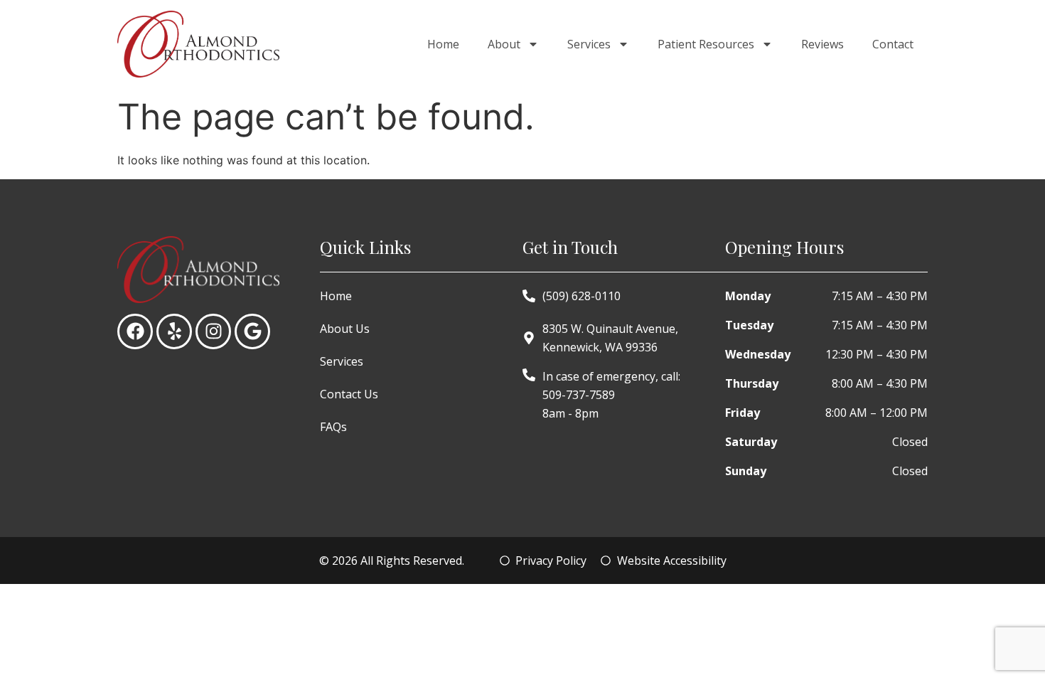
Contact (892, 44)
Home (443, 44)
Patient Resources (706, 44)
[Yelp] (174, 331)
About (504, 44)
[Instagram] (213, 331)
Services (589, 44)
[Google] (252, 331)
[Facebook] (135, 331)
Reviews (822, 44)
